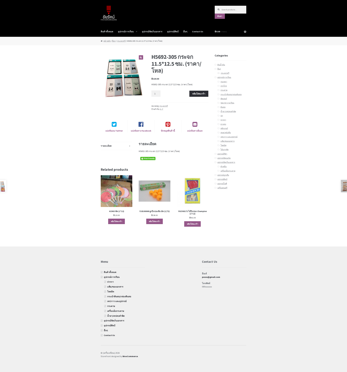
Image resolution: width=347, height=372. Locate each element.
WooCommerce (130, 356)
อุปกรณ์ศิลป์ (173, 31)
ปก (222, 115)
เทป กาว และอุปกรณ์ (229, 137)
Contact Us (197, 31)
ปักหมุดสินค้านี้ (168, 130)
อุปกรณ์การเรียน (126, 31)
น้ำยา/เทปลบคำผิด (228, 111)
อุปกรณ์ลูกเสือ (223, 175)
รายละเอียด (106, 145)
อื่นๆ (185, 31)
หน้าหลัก (107, 41)
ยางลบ (223, 124)
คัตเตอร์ (224, 98)
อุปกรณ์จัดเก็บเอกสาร (152, 31)
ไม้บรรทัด (225, 149)
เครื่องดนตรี (222, 188)
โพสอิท (223, 145)
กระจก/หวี (121, 41)
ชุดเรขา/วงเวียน (227, 103)
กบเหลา (224, 81)
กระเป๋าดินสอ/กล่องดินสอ (231, 94)
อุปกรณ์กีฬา (222, 154)
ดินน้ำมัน (221, 65)
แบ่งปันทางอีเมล (195, 130)
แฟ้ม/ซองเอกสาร (228, 141)
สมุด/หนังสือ (226, 132)
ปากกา (223, 120)
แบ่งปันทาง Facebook (141, 130)
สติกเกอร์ (224, 128)
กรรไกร (224, 86)
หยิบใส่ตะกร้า (198, 93)
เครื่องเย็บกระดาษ (228, 171)
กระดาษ (224, 90)
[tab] (116, 146)
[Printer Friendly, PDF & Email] (148, 158)
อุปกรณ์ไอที (222, 183)
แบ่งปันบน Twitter (114, 130)
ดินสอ (223, 107)
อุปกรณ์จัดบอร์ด (224, 158)
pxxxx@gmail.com (211, 277)
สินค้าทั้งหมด (107, 31)
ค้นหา (219, 16)
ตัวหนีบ (224, 166)
